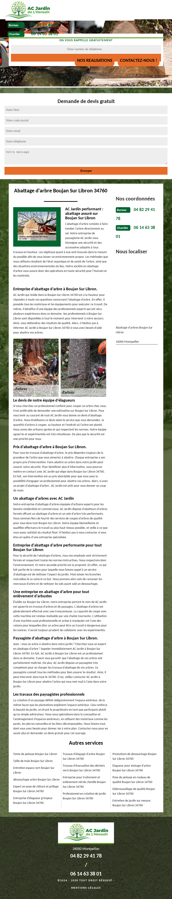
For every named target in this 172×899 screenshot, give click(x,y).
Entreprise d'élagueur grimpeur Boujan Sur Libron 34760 (33, 801)
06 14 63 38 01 (44, 34)
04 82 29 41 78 (44, 25)
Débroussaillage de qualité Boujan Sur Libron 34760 (133, 791)
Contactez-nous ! (138, 60)
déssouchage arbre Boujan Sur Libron (36, 779)
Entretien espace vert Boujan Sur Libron (33, 770)
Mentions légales (86, 888)
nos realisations (94, 60)
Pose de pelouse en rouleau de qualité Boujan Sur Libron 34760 (132, 780)
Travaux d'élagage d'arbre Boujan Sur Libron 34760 (84, 757)
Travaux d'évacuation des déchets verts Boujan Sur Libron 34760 (84, 768)
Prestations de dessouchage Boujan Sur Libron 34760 (134, 757)
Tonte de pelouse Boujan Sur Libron (35, 754)
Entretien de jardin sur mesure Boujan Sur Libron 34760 (131, 803)
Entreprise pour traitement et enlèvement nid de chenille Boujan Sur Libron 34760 (84, 782)
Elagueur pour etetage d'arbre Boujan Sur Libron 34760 (131, 768)
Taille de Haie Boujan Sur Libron (33, 761)
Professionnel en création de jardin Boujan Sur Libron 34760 (84, 796)
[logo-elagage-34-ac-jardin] (69, 10)
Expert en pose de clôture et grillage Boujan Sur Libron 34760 (36, 789)
